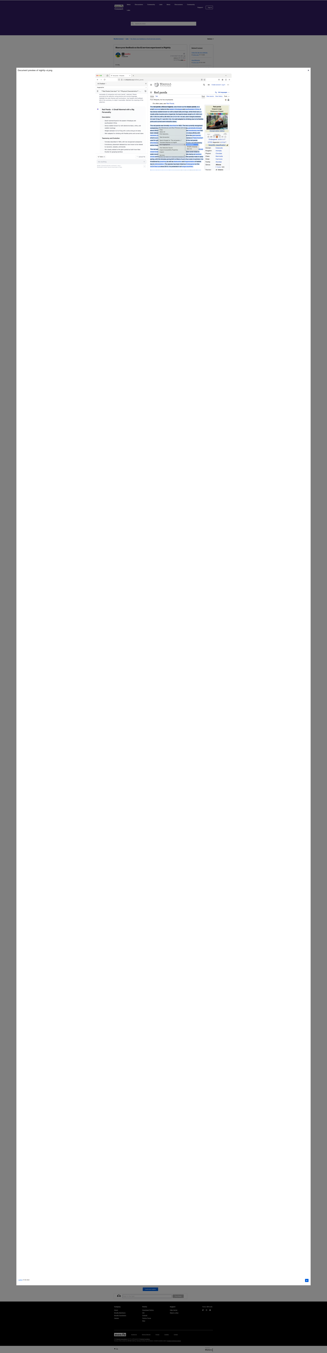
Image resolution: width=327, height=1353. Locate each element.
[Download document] (307, 1280)
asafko (20, 1280)
